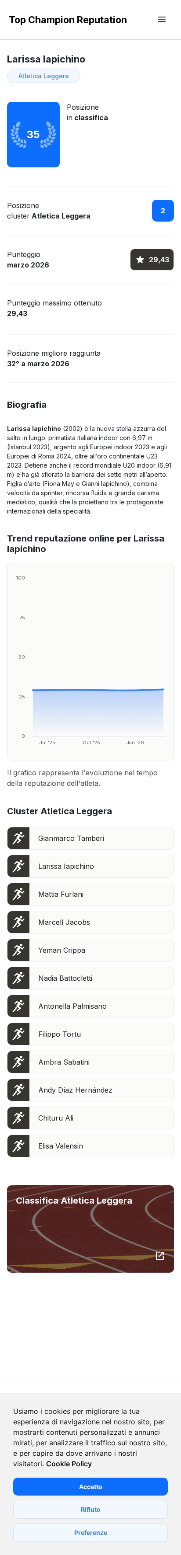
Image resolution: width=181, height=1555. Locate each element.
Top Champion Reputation (68, 19)
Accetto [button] (90, 1486)
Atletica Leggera (43, 76)
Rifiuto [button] (91, 1509)
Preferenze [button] (90, 1532)
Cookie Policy (69, 1463)
